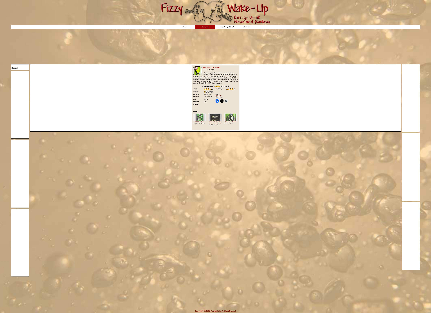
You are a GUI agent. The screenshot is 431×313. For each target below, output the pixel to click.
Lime (217, 95)
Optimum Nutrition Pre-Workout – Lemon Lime (215, 122)
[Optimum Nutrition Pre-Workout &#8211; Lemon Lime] (215, 117)
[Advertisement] (215, 45)
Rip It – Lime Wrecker (230, 121)
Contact (246, 27)
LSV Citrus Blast (199, 121)
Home (185, 27)
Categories (205, 27)
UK (220, 95)
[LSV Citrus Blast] (199, 117)
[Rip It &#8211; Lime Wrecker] (230, 117)
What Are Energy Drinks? (226, 27)
